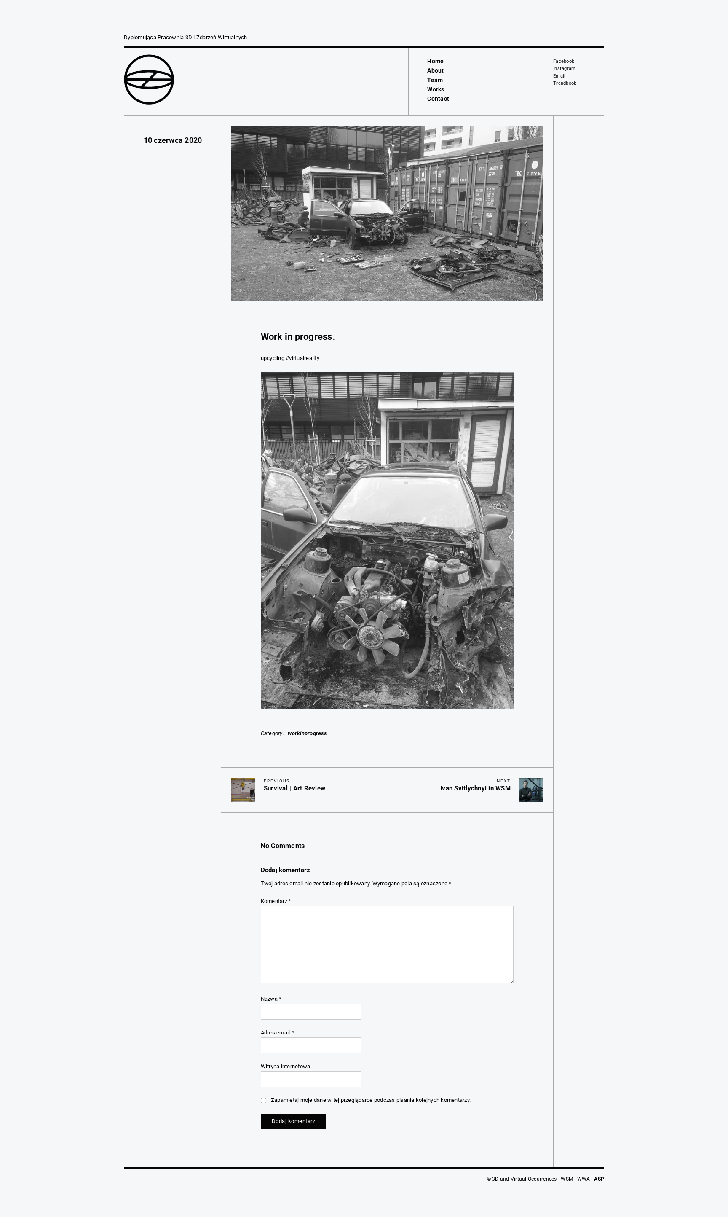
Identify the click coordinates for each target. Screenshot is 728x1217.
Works (435, 89)
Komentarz (276, 901)
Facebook (563, 61)
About (435, 70)
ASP (599, 1179)
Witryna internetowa (285, 1066)
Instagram (564, 68)
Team (435, 80)
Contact (438, 98)
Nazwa (271, 999)
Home (435, 61)
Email (559, 76)
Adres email (277, 1032)
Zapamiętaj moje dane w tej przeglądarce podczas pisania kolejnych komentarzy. (371, 1100)
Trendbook (564, 83)
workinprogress (307, 733)
